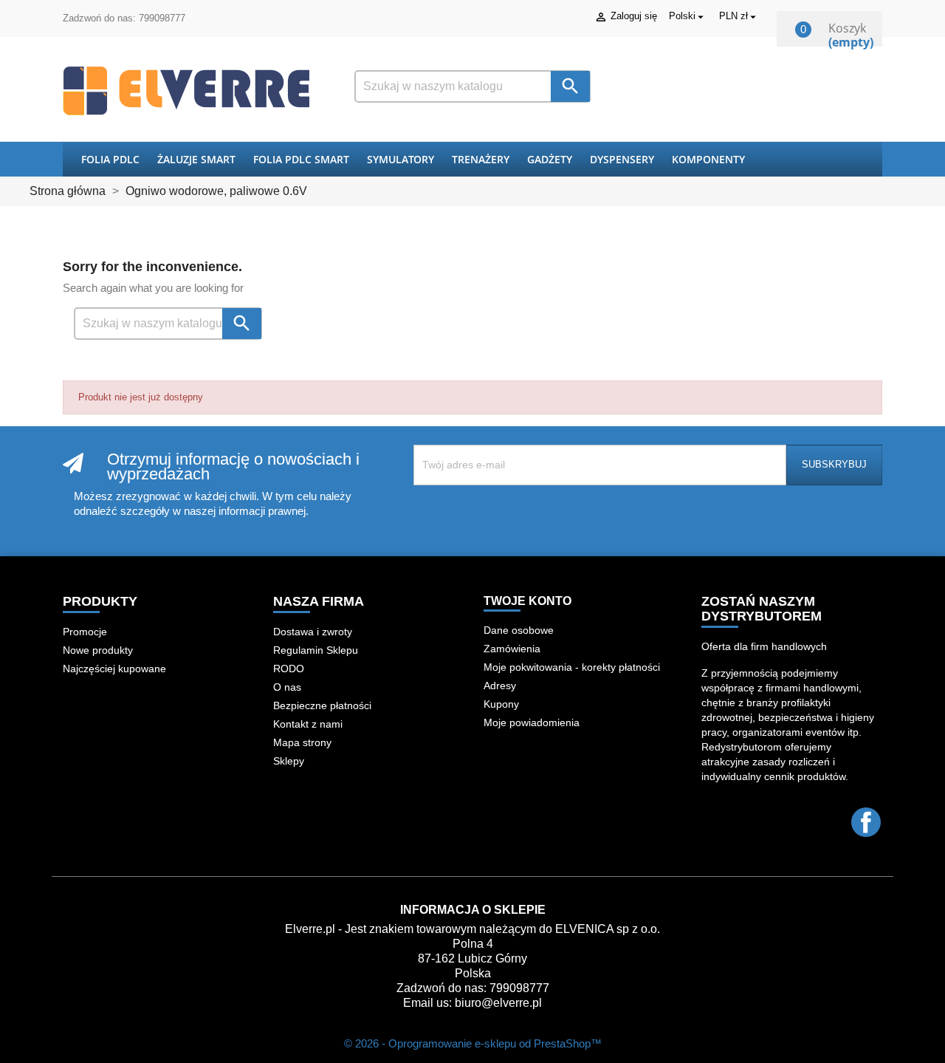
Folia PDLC (110, 159)
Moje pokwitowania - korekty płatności (572, 667)
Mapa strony (302, 742)
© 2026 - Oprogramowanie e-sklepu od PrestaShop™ (473, 1043)
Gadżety (549, 159)
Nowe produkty (98, 650)
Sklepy (288, 761)
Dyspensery (622, 159)
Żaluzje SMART (196, 159)
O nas (287, 687)
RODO (288, 668)
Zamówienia (512, 648)
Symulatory (400, 159)
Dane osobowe (519, 630)
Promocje (85, 632)
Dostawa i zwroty (312, 632)
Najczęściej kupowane (114, 668)
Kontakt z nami (308, 724)
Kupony (501, 704)
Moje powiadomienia (532, 722)
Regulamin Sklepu (315, 650)
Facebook (866, 822)
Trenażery (480, 159)
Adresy (500, 685)
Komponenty (708, 159)
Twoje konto (527, 601)
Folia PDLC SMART (301, 159)
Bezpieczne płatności (322, 705)
